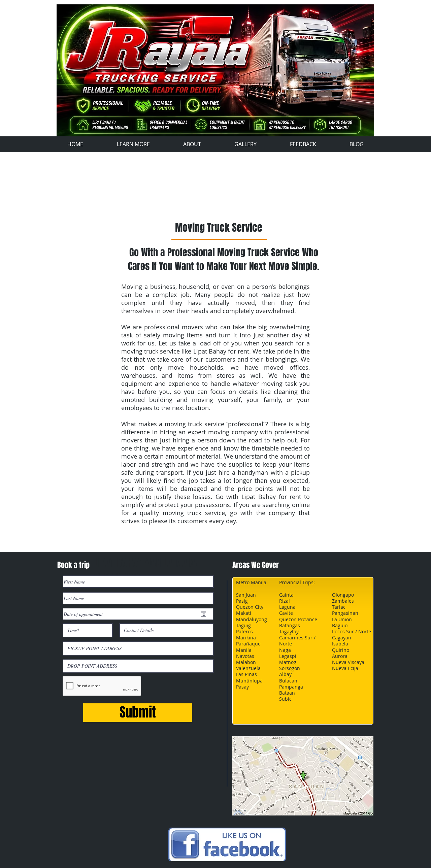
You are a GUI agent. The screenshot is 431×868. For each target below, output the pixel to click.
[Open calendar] (203, 614)
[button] (215, 70)
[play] (370, 126)
